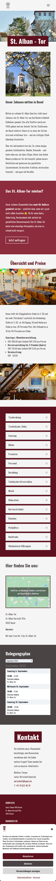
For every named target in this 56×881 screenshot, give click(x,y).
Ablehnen (28, 863)
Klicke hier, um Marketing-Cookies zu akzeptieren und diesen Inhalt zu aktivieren (28, 592)
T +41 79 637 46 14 (22, 785)
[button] (52, 829)
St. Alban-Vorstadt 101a (13, 810)
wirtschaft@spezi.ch (23, 781)
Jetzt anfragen (17, 240)
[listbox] (19, 661)
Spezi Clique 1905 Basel (14, 807)
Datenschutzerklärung (24, 877)
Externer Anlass (13, 679)
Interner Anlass (13, 694)
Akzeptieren (28, 856)
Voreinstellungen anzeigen (28, 871)
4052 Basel (10, 813)
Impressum (36, 877)
